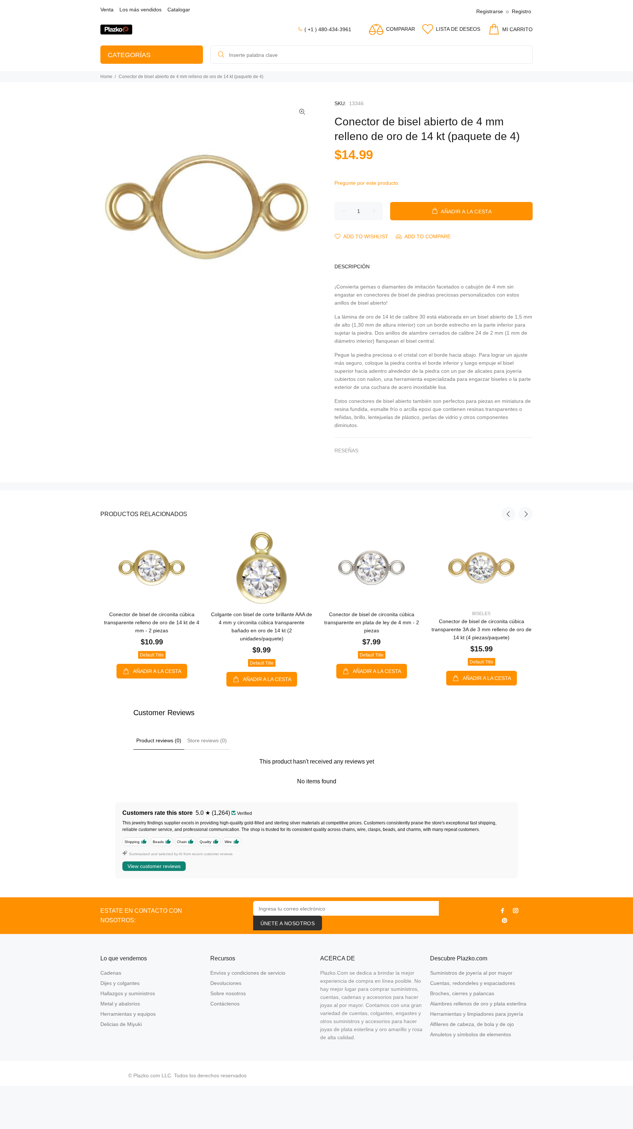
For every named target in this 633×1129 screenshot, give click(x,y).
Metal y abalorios (120, 1004)
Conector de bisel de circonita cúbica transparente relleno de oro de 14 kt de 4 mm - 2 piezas (151, 622)
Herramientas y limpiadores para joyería (476, 1014)
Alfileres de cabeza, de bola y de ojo (472, 1024)
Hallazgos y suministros (127, 993)
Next (526, 514)
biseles (481, 613)
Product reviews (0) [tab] (158, 740)
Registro (521, 11)
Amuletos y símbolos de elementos (470, 1034)
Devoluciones (225, 983)
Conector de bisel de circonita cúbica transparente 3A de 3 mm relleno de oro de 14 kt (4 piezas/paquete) (482, 629)
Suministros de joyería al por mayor (471, 973)
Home (106, 76)
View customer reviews (154, 866)
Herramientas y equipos (128, 1014)
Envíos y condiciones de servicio (247, 973)
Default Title (152, 655)
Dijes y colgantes (120, 983)
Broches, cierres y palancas (462, 993)
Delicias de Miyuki (121, 1024)
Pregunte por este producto (366, 183)
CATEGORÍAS (129, 55)
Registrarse (489, 11)
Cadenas (110, 973)
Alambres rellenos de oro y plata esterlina (478, 1004)
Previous (508, 514)
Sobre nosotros (228, 993)
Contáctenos (225, 1004)
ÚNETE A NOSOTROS (287, 923)
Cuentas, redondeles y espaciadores (472, 983)
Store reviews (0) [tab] (207, 740)
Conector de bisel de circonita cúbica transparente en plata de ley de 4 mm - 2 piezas (371, 622)
